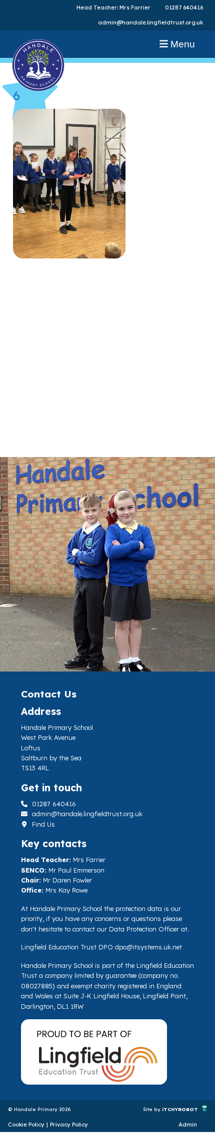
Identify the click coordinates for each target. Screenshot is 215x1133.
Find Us (42, 824)
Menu (181, 44)
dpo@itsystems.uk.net (148, 947)
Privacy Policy (69, 1124)
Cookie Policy (26, 1124)
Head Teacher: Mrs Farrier (113, 7)
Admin (187, 1124)
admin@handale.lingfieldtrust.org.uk (150, 22)
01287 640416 (184, 7)
